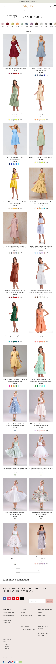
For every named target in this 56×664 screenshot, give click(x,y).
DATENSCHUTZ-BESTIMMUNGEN (28, 618)
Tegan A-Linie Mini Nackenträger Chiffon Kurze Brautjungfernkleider (15, 335)
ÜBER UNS (23, 612)
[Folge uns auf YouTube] (17, 598)
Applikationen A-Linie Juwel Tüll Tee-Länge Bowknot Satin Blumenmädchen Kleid (15, 424)
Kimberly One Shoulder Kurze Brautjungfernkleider (41, 157)
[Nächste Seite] (38, 570)
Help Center (7, 644)
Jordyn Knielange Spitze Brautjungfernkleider (15, 68)
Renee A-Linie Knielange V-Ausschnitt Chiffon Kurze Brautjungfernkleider (41, 113)
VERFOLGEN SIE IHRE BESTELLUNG (43, 634)
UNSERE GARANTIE (25, 621)
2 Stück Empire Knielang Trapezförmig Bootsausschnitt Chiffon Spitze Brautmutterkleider (15, 247)
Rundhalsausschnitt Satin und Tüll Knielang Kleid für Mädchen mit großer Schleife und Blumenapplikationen (15, 469)
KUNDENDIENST (41, 631)
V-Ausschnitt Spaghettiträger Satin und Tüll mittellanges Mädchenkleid (15, 513)
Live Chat (7, 646)
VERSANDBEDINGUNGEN (43, 623)
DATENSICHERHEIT (25, 623)
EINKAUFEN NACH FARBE (8, 612)
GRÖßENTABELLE (42, 618)
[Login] (50, 6)
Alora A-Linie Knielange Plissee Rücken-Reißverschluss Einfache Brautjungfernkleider (41, 380)
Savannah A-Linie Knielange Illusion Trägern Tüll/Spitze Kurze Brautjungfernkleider (15, 291)
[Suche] (5, 6)
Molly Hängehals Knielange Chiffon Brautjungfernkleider (15, 158)
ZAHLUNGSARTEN (25, 626)
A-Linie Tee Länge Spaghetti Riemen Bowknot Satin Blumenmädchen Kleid (41, 424)
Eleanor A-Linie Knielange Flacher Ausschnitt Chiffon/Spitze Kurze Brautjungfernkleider (41, 247)
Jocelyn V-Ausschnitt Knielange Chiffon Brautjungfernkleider (41, 69)
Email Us (7, 648)
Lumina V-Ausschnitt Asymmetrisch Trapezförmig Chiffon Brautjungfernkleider (15, 380)
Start (4, 15)
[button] (2, 24)
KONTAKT (40, 612)
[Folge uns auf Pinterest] (13, 598)
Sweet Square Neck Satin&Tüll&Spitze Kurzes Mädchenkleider (15, 557)
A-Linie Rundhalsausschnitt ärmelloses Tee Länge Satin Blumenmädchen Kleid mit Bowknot (41, 469)
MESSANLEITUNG (42, 621)
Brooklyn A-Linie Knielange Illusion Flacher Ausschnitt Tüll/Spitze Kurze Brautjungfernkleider (41, 291)
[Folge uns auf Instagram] (9, 598)
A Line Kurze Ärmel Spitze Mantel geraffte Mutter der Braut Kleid (41, 557)
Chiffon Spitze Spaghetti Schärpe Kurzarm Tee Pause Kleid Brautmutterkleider (41, 202)
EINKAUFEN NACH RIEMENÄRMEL (7, 621)
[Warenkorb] (54, 6)
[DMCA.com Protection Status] (20, 662)
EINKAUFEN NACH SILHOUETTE (10, 618)
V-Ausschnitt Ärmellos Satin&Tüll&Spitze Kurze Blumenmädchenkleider (41, 513)
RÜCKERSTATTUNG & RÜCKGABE (43, 627)
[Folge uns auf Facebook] (4, 598)
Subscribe (49, 601)
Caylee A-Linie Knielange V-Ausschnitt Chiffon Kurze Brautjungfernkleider (41, 335)
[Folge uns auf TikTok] (22, 598)
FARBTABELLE (41, 615)
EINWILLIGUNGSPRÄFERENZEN (28, 629)
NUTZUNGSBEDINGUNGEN (26, 615)
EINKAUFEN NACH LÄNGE (8, 615)
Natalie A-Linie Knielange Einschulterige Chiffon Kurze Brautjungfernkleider (15, 113)
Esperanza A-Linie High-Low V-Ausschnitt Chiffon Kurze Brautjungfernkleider (15, 202)
